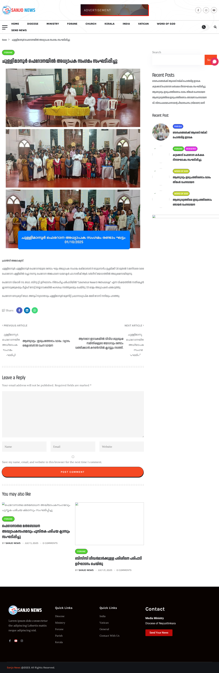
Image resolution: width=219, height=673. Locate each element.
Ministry (53, 23)
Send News (19, 30)
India (126, 23)
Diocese (32, 23)
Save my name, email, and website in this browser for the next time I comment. (52, 462)
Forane (72, 23)
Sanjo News (13, 543)
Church (91, 23)
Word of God (166, 23)
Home (15, 23)
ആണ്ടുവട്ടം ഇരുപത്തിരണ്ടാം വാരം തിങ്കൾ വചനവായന (178, 92)
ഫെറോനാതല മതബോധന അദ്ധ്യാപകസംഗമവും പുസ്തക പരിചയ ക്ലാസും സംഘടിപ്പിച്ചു (36, 531)
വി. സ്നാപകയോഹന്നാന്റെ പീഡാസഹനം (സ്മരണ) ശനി (178, 103)
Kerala (109, 23)
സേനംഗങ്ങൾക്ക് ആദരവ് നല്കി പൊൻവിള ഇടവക (176, 81)
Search (156, 52)
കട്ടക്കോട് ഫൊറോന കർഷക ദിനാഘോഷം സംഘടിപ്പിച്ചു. (179, 87)
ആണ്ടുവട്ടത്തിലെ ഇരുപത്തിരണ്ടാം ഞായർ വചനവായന (179, 98)
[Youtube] (16, 640)
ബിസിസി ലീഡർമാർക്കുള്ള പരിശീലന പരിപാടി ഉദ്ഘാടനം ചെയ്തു (108, 561)
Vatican (143, 23)
